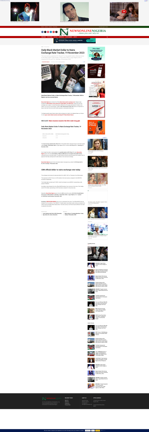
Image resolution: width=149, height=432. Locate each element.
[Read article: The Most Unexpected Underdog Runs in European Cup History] (91, 297)
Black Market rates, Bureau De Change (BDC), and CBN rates (60, 103)
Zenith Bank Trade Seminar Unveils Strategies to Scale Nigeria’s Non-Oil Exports (101, 359)
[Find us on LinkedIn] (51, 32)
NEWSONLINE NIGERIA (51, 201)
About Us (42, 26)
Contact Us (50, 26)
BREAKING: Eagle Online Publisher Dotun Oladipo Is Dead (101, 264)
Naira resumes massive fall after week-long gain (64, 121)
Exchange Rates (46, 46)
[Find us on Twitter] (45, 32)
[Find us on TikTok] (56, 32)
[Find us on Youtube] (53, 32)
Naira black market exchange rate (67, 102)
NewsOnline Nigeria (46, 61)
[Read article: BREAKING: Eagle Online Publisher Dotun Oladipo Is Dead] (91, 265)
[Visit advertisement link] (74, 40)
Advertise (46, 26)
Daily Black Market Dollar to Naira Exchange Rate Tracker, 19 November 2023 (96, 258)
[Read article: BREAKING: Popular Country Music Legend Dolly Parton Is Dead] (91, 291)
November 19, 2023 (54, 61)
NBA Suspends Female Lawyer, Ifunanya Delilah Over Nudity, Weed (100, 310)
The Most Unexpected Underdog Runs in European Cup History (101, 297)
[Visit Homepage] (82, 32)
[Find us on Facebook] (42, 32)
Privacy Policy (55, 26)
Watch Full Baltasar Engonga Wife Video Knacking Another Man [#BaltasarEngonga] (101, 271)
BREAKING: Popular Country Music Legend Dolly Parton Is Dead (101, 290)
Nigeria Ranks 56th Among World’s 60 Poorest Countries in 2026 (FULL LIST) (101, 277)
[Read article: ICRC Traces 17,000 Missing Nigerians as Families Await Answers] (91, 334)
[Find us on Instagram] (48, 32)
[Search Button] (107, 37)
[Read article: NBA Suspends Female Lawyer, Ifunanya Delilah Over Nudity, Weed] (91, 310)
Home (42, 46)
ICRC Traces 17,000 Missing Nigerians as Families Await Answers (101, 333)
